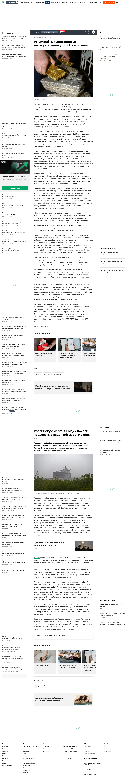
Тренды (102, 41)
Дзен (44, 753)
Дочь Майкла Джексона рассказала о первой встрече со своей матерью (111, 440)
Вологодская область (29, 758)
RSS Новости (67, 758)
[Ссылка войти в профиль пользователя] (124, 2)
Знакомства (87, 772)
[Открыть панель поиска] (120, 2)
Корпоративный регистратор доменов (92, 763)
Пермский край (27, 768)
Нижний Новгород (28, 765)
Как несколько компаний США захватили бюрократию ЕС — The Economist (110, 56)
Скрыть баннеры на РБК (70, 746)
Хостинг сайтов (88, 767)
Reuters (84, 500)
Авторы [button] (36, 680)
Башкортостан (27, 756)
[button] (117, 2)
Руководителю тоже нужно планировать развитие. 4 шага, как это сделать (112, 46)
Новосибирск (26, 751)
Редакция (86, 751)
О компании (87, 746)
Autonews (102, 435)
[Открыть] (15, 2)
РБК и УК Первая (7, 157)
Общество (5, 58)
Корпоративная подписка (71, 751)
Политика (5, 49)
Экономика (5, 234)
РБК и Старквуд (6, 348)
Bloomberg (44, 569)
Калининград (26, 760)
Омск (24, 753)
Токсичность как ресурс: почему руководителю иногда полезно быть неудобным (111, 450)
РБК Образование (7, 765)
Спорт (4, 330)
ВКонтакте (46, 746)
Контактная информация (91, 749)
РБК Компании (6, 555)
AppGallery (107, 751)
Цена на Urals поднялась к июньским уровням (49, 543)
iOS (105, 746)
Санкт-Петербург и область (31, 746)
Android (106, 749)
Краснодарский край (29, 763)
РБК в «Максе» (42, 333)
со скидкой (82, 572)
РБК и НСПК (5, 40)
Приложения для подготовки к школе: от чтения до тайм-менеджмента (111, 37)
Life (101, 444)
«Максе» (64, 635)
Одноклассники (47, 749)
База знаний (5, 680)
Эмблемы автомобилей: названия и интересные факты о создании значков (112, 432)
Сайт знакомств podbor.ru (91, 774)
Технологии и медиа (8, 671)
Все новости (7, 33)
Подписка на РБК (68, 749)
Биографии (5, 760)
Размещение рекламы (90, 753)
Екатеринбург (27, 749)
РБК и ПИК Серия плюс (8, 225)
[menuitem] (26, 2)
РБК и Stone (5, 366)
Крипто (4, 707)
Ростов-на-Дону (27, 770)
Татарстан (25, 772)
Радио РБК (10, 2)
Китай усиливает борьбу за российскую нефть (61, 583)
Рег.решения (87, 769)
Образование (103, 49)
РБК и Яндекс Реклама (8, 651)
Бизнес (4, 137)
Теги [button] (35, 368)
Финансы (5, 758)
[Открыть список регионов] (117, 2)
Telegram (46, 751)
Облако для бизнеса (89, 760)
